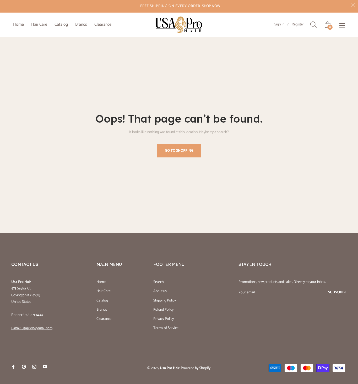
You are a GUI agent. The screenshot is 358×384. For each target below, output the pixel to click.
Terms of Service (165, 328)
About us (160, 291)
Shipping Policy (164, 301)
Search (158, 282)
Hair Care (103, 291)
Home (101, 282)
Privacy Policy (163, 319)
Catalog (102, 301)
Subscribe (337, 292)
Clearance (103, 319)
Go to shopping (179, 151)
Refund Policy (163, 310)
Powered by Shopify (195, 368)
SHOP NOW (211, 6)
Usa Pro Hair (170, 368)
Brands (101, 310)
